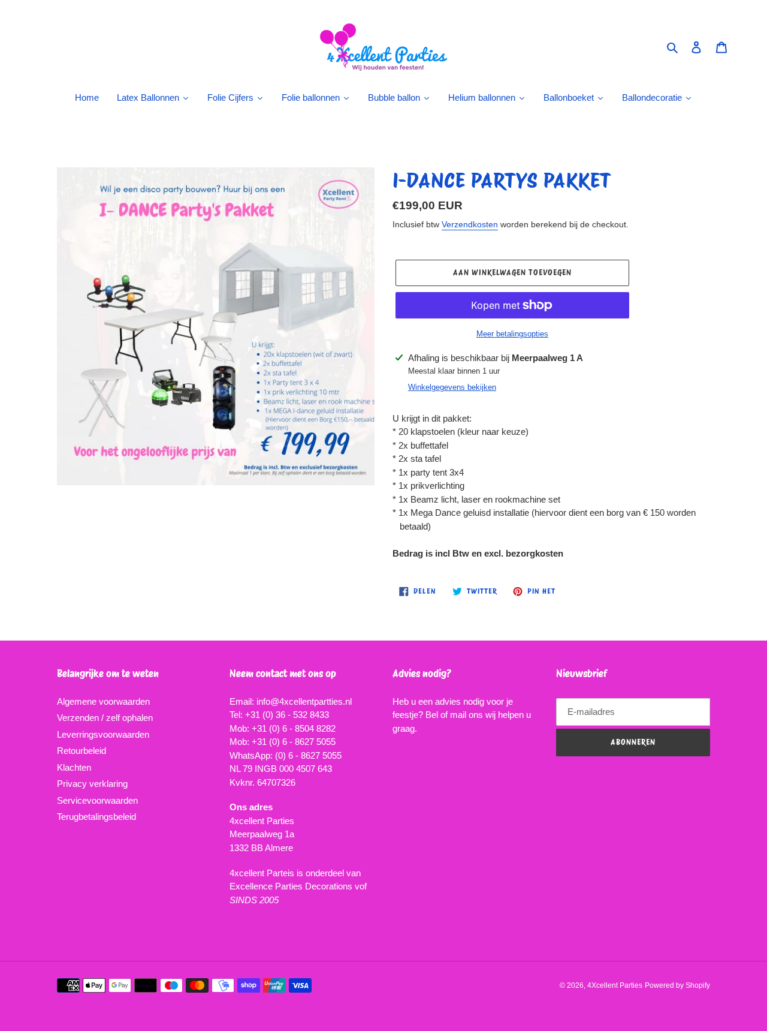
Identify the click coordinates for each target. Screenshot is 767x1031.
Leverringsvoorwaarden (103, 734)
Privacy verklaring (92, 783)
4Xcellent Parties (614, 985)
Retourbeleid (81, 751)
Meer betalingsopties (512, 333)
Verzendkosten (470, 224)
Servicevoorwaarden (97, 800)
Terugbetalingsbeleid (96, 816)
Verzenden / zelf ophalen (105, 718)
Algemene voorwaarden (103, 701)
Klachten (74, 767)
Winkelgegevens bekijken (452, 387)
